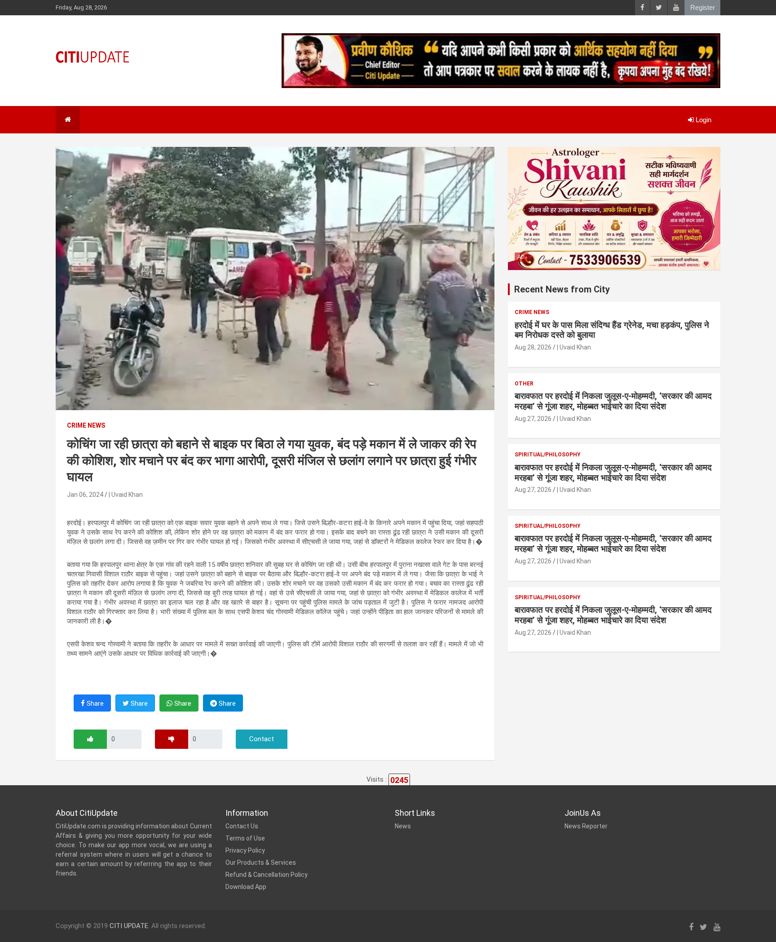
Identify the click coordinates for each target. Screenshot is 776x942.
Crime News (86, 425)
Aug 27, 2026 (533, 418)
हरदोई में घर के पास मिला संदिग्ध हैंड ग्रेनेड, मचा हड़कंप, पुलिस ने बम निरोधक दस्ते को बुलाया (612, 330)
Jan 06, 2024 (85, 494)
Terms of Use (245, 838)
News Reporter (586, 826)
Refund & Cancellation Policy (266, 874)
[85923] (90, 739)
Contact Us (241, 826)
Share (94, 703)
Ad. (521, 257)
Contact (261, 739)
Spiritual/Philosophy (548, 454)
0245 (399, 780)
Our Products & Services (260, 862)
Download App (245, 886)
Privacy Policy (245, 850)
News (403, 826)
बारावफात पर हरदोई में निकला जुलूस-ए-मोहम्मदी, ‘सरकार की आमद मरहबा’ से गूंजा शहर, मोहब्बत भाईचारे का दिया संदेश (613, 401)
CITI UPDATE (129, 926)
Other (524, 383)
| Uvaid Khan (126, 494)
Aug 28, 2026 (533, 347)
